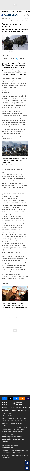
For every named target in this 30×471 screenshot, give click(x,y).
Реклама (13, 410)
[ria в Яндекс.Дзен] (10, 398)
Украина (15, 317)
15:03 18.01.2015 (6, 19)
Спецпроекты (5, 410)
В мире (25, 407)
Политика (4, 407)
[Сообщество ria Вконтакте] (16, 398)
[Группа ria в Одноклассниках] (22, 398)
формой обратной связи (21, 450)
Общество (11, 407)
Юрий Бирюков (6, 317)
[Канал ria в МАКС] (4, 398)
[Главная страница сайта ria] (9, 15)
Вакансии (4, 417)
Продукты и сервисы (23, 410)
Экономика (19, 407)
